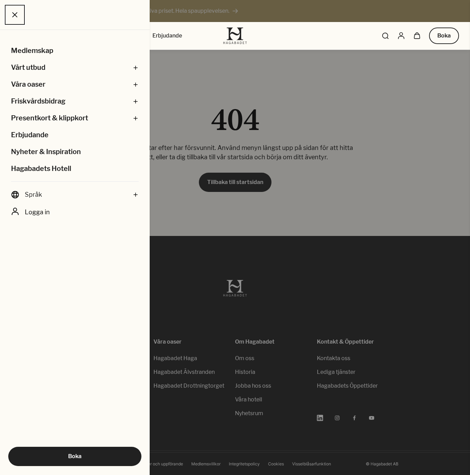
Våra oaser (28, 84)
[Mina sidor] (401, 36)
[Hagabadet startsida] (235, 36)
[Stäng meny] (15, 15)
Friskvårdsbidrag (38, 101)
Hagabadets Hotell (41, 168)
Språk (33, 194)
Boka (75, 456)
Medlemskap (32, 50)
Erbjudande (30, 135)
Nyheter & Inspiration (46, 152)
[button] (135, 67)
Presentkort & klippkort (49, 118)
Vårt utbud (28, 67)
